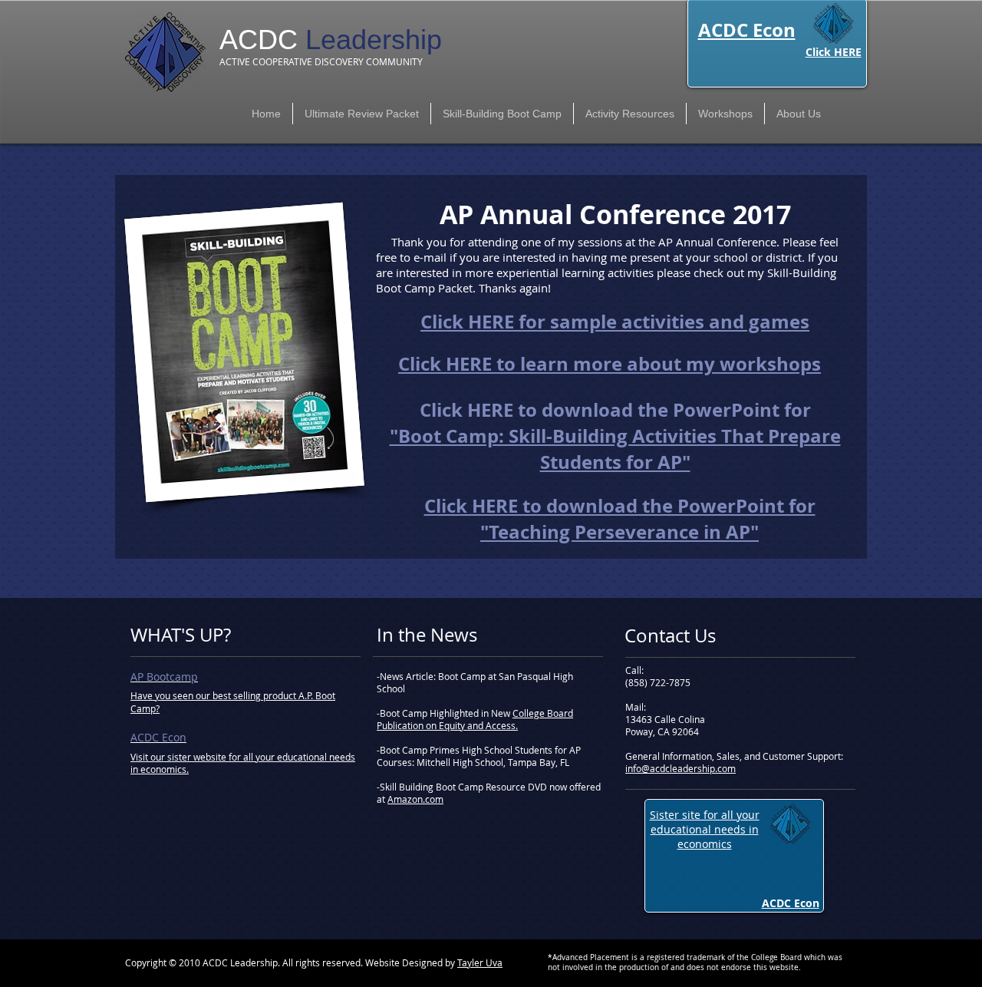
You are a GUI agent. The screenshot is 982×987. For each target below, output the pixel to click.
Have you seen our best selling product (214, 695)
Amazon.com (415, 799)
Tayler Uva (480, 962)
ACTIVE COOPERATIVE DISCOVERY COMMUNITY (321, 61)
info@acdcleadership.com (680, 768)
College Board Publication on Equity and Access (475, 719)
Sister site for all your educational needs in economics (705, 829)
